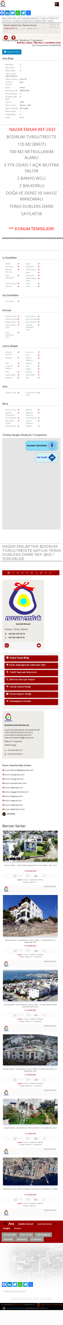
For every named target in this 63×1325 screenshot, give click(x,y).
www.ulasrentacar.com (14, 809)
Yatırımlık (8, 1239)
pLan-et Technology (15, 1308)
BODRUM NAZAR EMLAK (14, 1291)
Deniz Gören (26, 1235)
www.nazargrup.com (13, 779)
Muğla (6, 1228)
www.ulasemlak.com (13, 788)
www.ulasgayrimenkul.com (16, 792)
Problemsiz (36, 1239)
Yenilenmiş (22, 1239)
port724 (11, 814)
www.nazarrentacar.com (15, 783)
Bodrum (17, 1228)
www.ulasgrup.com (13, 800)
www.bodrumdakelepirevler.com (19, 770)
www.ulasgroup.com (13, 796)
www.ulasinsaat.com (13, 805)
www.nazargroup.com (14, 775)
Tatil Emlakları (43, 1235)
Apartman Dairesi (45, 1224)
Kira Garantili (10, 1235)
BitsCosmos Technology (51, 1305)
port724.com (17, 1305)
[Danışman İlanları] (7, 645)
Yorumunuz (33, 572)
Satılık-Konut (25, 1223)
